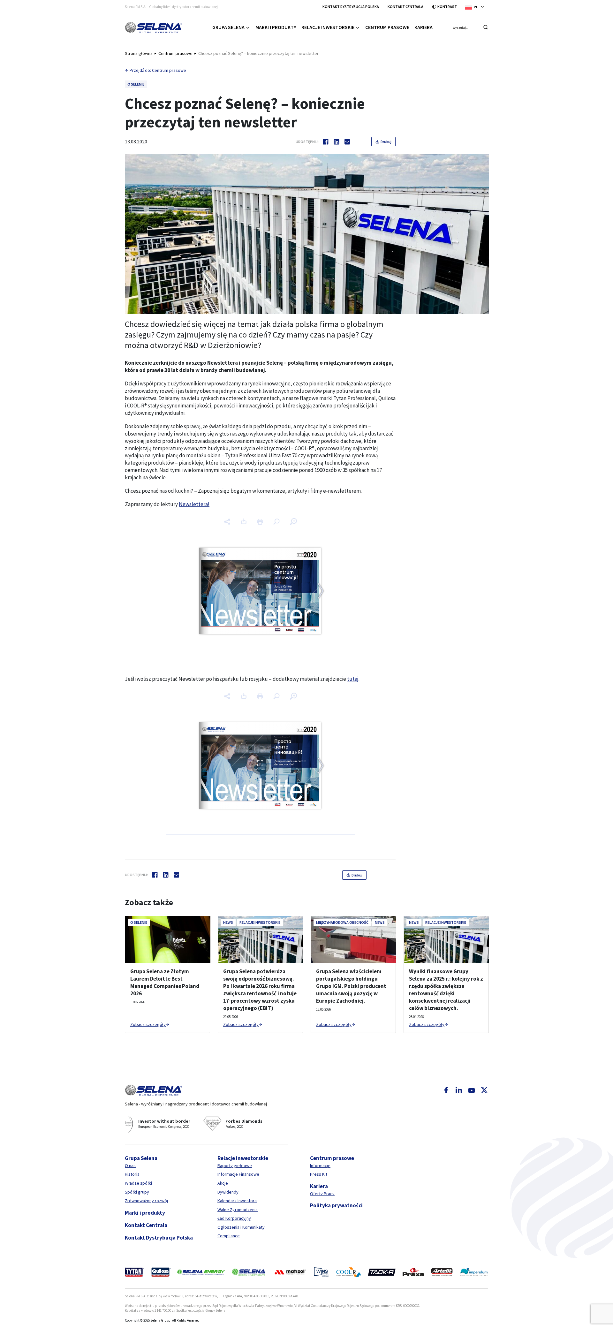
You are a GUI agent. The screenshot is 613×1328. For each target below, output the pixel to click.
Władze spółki (138, 1183)
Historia (132, 1174)
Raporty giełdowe (234, 1165)
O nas (130, 1165)
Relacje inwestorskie (327, 27)
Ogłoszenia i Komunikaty (241, 1227)
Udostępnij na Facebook (325, 142)
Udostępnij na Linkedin (336, 142)
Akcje (222, 1183)
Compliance (228, 1236)
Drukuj (386, 141)
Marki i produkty (275, 27)
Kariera (423, 27)
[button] (476, 7)
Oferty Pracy (322, 1193)
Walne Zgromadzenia (237, 1209)
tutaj (353, 678)
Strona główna (139, 53)
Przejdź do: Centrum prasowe (158, 70)
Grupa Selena (228, 27)
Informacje (320, 1165)
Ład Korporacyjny (234, 1218)
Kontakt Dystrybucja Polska (350, 6)
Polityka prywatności (336, 1205)
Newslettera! (194, 504)
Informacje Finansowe (238, 1174)
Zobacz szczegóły (148, 1024)
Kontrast (447, 6)
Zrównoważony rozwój (146, 1200)
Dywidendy (227, 1192)
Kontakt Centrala (405, 6)
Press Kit (318, 1174)
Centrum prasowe (387, 27)
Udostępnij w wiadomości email (347, 142)
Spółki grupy (137, 1192)
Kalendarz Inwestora (237, 1200)
